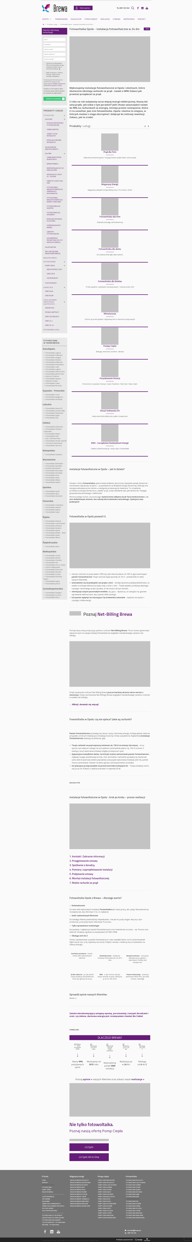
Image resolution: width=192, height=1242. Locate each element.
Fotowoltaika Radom (52, 482)
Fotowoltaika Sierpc (52, 478)
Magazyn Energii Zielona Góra (80, 1206)
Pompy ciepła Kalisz (104, 1192)
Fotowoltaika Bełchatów (54, 463)
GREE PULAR (49, 295)
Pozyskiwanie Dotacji (51, 329)
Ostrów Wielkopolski (52, 567)
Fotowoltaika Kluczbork (53, 496)
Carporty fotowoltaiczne (53, 233)
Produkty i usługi (52, 24)
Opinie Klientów (52, 129)
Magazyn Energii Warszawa (79, 1201)
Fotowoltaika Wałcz (52, 597)
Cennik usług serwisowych (51, 1204)
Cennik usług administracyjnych (53, 1206)
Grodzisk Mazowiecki (52, 468)
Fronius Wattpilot (52, 312)
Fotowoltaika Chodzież (53, 560)
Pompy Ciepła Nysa (104, 1199)
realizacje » (137, 1079)
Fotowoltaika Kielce (52, 546)
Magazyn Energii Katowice (79, 1185)
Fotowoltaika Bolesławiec (54, 364)
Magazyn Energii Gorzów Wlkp (80, 1182)
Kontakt (45, 1182)
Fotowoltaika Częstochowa (55, 523)
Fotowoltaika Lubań (52, 383)
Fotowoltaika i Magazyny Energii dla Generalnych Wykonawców (55, 190)
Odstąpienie (46, 1199)
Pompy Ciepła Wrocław (105, 1215)
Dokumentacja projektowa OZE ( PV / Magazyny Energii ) (55, 240)
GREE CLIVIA (49, 291)
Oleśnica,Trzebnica (52, 376)
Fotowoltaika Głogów (53, 357)
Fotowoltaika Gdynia (52, 510)
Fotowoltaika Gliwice (52, 537)
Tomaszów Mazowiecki (53, 443)
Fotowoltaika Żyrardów (53, 466)
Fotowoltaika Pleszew (53, 572)
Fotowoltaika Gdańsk (53, 507)
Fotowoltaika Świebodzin (54, 413)
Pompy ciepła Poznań (105, 1206)
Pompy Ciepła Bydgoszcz (106, 1182)
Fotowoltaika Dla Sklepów (53, 207)
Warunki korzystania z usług (52, 85)
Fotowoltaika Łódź (52, 436)
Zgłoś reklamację (48, 1197)
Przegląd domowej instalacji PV (54, 141)
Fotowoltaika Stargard (53, 593)
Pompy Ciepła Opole (104, 1201)
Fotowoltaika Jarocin (52, 584)
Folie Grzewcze (51, 283)
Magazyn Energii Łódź (77, 1187)
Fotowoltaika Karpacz (53, 379)
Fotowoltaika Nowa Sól (53, 408)
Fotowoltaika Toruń (52, 395)
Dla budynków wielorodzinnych (51, 148)
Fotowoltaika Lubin (52, 367)
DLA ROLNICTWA (50, 247)
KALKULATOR (76, 19)
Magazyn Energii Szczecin (78, 1194)
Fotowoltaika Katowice (53, 526)
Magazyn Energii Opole (77, 1189)
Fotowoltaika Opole (52, 491)
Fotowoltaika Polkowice (54, 355)
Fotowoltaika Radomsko (54, 427)
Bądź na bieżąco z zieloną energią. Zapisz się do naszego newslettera (54, 74)
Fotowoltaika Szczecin (53, 595)
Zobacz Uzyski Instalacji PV (52, 135)
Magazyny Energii (50, 258)
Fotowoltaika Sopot (52, 512)
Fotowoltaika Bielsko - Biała (55, 533)
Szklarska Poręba (51, 381)
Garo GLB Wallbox (52, 316)
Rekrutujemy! (85, 8)
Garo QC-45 (49, 325)
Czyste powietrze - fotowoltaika (53, 1222)
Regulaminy (46, 1201)
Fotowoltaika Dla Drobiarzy (53, 213)
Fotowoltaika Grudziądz (53, 399)
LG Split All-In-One (89, 1157)
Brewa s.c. (73, 998)
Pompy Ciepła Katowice (105, 1194)
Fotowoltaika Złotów (52, 558)
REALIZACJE (105, 19)
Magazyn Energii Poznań (78, 1192)
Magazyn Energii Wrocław (79, 1204)
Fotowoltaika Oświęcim (53, 454)
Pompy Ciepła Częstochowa (107, 1185)
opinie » (87, 1079)
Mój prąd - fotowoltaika (50, 1225)
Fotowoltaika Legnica (53, 353)
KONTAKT (142, 19)
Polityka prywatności (58, 84)
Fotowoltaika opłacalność (51, 1220)
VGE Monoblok (52, 278)
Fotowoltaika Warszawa (54, 470)
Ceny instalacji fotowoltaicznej (53, 1218)
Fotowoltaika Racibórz (53, 528)
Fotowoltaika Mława (52, 480)
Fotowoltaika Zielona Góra (55, 371)
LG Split (89, 1147)
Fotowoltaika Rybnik (52, 530)
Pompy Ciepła (50, 265)
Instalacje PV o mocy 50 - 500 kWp (54, 175)
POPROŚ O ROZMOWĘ (53, 99)
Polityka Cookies (47, 1208)
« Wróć (147, 29)
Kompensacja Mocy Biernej (54, 226)
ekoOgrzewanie (49, 261)
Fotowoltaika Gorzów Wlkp (55, 411)
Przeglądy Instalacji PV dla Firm (54, 220)
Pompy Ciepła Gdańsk (105, 1187)
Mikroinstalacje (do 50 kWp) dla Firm (55, 169)
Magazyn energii (47, 1192)
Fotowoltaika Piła (51, 562)
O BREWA (116, 19)
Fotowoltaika (48, 115)
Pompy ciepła (46, 1189)
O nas (44, 1180)
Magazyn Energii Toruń (78, 1197)
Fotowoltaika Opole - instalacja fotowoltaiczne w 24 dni (76, 24)
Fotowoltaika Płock (52, 475)
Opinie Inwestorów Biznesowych (54, 158)
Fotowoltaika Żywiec (52, 535)
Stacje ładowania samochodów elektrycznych (50, 302)
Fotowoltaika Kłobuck (53, 521)
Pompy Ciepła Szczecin (105, 1211)
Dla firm (48, 153)
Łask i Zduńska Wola (52, 438)
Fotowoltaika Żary (51, 418)
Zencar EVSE (49, 308)
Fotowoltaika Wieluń (52, 434)
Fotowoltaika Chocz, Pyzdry (55, 565)
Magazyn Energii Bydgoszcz (79, 1180)
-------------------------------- (52, 1194)
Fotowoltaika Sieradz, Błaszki (55, 441)
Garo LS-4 (49, 321)
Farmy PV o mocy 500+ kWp (55, 182)
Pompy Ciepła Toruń (104, 1213)
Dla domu (48, 119)
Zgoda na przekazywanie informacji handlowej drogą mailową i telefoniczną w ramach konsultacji (55, 66)
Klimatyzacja (48, 287)
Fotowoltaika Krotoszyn (54, 569)
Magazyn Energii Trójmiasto (79, 1199)
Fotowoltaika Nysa (52, 494)
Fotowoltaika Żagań (52, 415)
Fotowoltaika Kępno (52, 581)
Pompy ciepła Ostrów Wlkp (107, 1204)
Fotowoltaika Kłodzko (53, 360)
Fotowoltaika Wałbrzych (54, 362)
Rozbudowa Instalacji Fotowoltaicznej (55, 124)
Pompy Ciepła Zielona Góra (107, 1218)
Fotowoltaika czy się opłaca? (52, 1215)
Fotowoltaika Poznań (53, 574)
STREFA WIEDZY (91, 19)
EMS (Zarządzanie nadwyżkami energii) (52, 252)
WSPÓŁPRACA (129, 19)
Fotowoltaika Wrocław (53, 386)
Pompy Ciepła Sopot (104, 1208)
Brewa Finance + (53, 164)
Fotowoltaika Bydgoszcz (54, 397)
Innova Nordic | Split (54, 269)
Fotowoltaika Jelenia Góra (54, 374)
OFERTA (45, 19)
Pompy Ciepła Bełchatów (106, 1180)
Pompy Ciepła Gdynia (105, 1189)
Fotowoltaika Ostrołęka (53, 473)
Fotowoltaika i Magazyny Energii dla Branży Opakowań (55, 200)
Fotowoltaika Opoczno (53, 445)
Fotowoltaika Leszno (52, 555)
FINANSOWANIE (61, 19)
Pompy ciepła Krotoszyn (106, 1197)
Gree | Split (51, 273)
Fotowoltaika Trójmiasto (54, 505)
